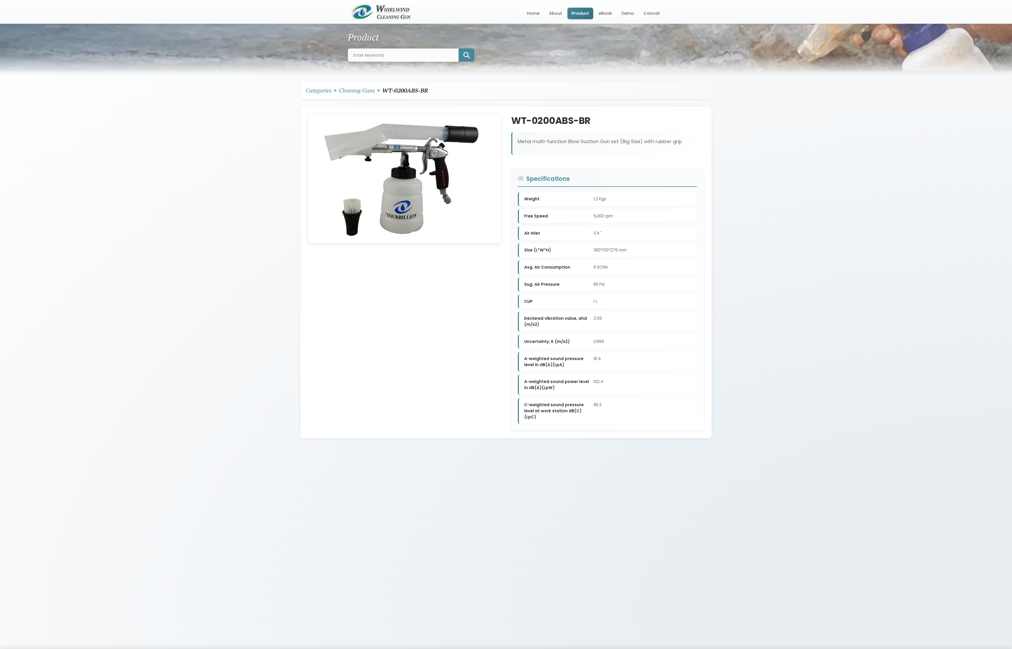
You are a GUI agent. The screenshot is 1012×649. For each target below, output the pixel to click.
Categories (319, 90)
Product (580, 13)
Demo (627, 13)
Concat (652, 13)
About (555, 13)
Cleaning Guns (357, 90)
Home (533, 13)
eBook (605, 13)
